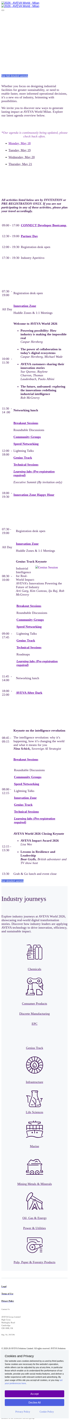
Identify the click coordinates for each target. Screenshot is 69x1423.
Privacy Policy (22, 1411)
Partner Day (29, 236)
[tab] (38, 143)
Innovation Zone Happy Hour (33, 495)
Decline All (34, 1402)
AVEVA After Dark (29, 692)
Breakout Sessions (25, 423)
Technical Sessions (25, 464)
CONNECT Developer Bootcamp (44, 225)
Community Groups (27, 437)
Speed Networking (26, 444)
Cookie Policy (47, 1411)
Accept (34, 1393)
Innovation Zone (24, 306)
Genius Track (22, 457)
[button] (14, 75)
